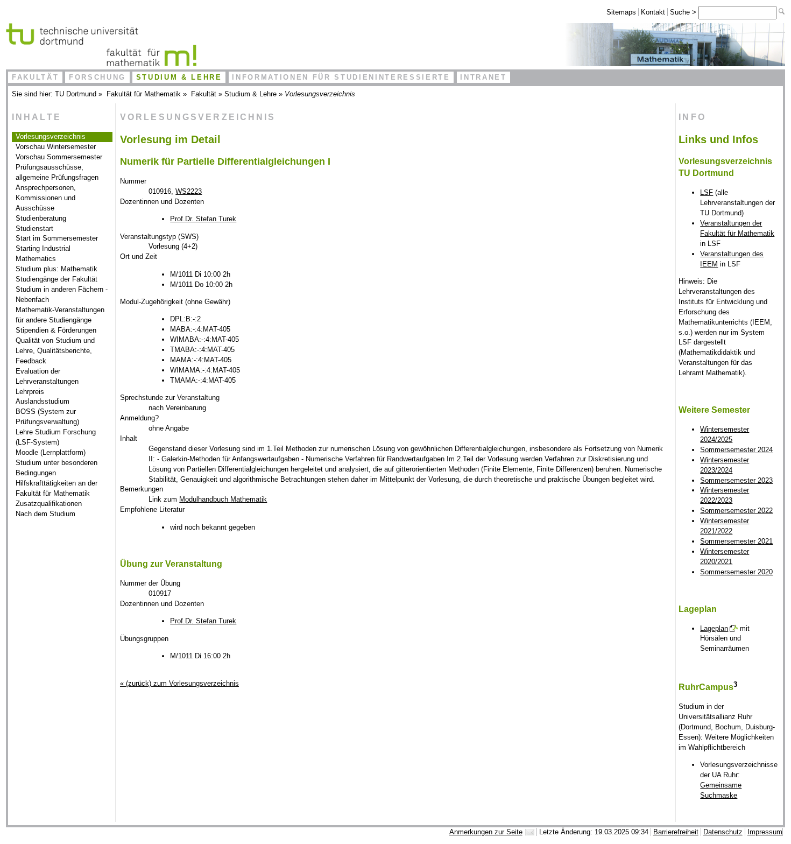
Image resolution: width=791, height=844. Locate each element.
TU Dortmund (75, 94)
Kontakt (653, 12)
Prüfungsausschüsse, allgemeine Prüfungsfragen (57, 172)
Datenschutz (723, 832)
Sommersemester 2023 (736, 480)
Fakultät (35, 77)
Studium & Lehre (179, 77)
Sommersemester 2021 (736, 541)
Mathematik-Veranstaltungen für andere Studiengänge (60, 315)
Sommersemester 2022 (736, 511)
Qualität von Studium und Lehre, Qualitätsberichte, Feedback (55, 350)
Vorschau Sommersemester (59, 157)
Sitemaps (621, 12)
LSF (706, 192)
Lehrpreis (30, 392)
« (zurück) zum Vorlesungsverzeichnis (179, 683)
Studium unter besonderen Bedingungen (56, 468)
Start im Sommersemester (57, 238)
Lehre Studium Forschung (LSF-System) (56, 437)
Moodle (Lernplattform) (51, 452)
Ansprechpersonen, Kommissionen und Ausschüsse (46, 198)
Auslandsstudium (42, 401)
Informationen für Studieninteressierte (341, 77)
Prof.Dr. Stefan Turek (203, 219)
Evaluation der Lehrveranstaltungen (47, 376)
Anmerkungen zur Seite (485, 832)
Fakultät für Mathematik (144, 94)
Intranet (483, 77)
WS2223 (188, 191)
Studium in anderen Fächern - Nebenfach (62, 294)
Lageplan (714, 628)
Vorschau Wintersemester (56, 147)
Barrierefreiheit (675, 832)
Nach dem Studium (45, 514)
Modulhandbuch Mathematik (223, 499)
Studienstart (34, 228)
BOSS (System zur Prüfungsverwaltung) (47, 416)
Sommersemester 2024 (736, 450)
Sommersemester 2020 (736, 572)
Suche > (684, 12)
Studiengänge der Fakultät (56, 279)
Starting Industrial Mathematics (43, 253)
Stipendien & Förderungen (56, 330)
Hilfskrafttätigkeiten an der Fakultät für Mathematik (56, 488)
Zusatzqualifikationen (49, 504)
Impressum (764, 832)
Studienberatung (41, 218)
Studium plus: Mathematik (56, 269)
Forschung (97, 77)
